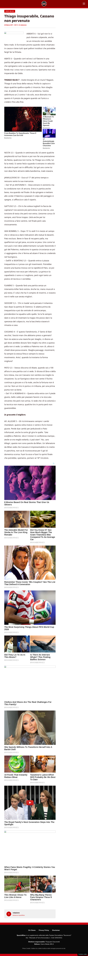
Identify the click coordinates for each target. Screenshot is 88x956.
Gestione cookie (82, 954)
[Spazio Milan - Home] (44, 3)
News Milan (10, 11)
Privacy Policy (44, 930)
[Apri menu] (84, 4)
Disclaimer (56, 930)
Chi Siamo (32, 930)
